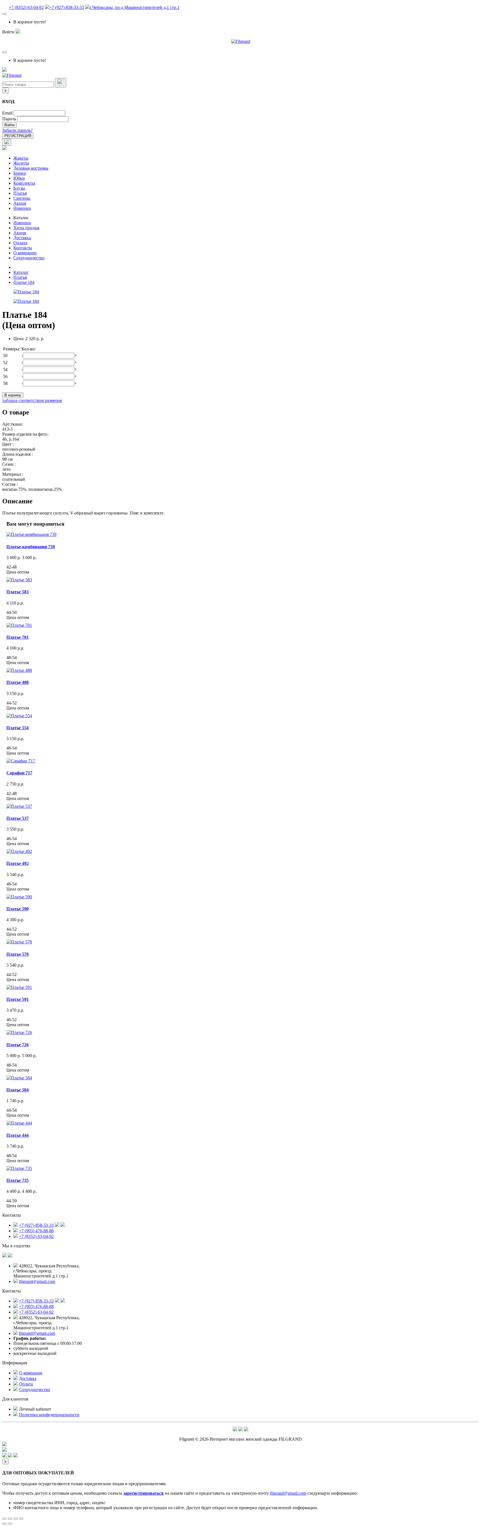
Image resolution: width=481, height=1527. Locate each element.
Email (7, 113)
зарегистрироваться (143, 1493)
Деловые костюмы (30, 168)
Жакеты (20, 158)
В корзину (12, 395)
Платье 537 (17, 818)
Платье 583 (17, 591)
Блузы (19, 188)
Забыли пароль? (17, 130)
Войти (9, 125)
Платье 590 (17, 908)
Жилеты (21, 163)
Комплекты (24, 183)
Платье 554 (17, 727)
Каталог (21, 217)
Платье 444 (17, 1135)
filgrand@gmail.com (37, 1281)
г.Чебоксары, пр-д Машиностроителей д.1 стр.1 (135, 7)
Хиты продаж (26, 227)
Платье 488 (17, 682)
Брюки (19, 173)
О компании (25, 252)
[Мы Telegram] (235, 1429)
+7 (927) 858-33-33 (66, 7)
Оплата (20, 242)
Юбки (19, 178)
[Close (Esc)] (4, 1518)
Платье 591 (17, 999)
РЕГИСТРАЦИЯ (17, 136)
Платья (20, 193)
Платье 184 (24, 282)
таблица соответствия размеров (32, 400)
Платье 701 (17, 637)
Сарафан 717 (19, 772)
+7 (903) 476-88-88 (36, 1230)
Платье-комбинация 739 (30, 546)
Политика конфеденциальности (49, 1414)
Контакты (22, 247)
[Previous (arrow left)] (4, 1523)
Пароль (9, 118)
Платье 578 (17, 954)
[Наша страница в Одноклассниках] (10, 1255)
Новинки (22, 208)
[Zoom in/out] (21, 1518)
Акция (19, 203)
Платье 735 (17, 1180)
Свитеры (21, 198)
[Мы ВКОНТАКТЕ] (4, 1255)
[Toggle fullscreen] (15, 1518)
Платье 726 (17, 1044)
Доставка (22, 237)
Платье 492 (17, 863)
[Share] (10, 1518)
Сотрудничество (29, 257)
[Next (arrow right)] (10, 1523)
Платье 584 (17, 1089)
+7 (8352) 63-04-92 (26, 7)
